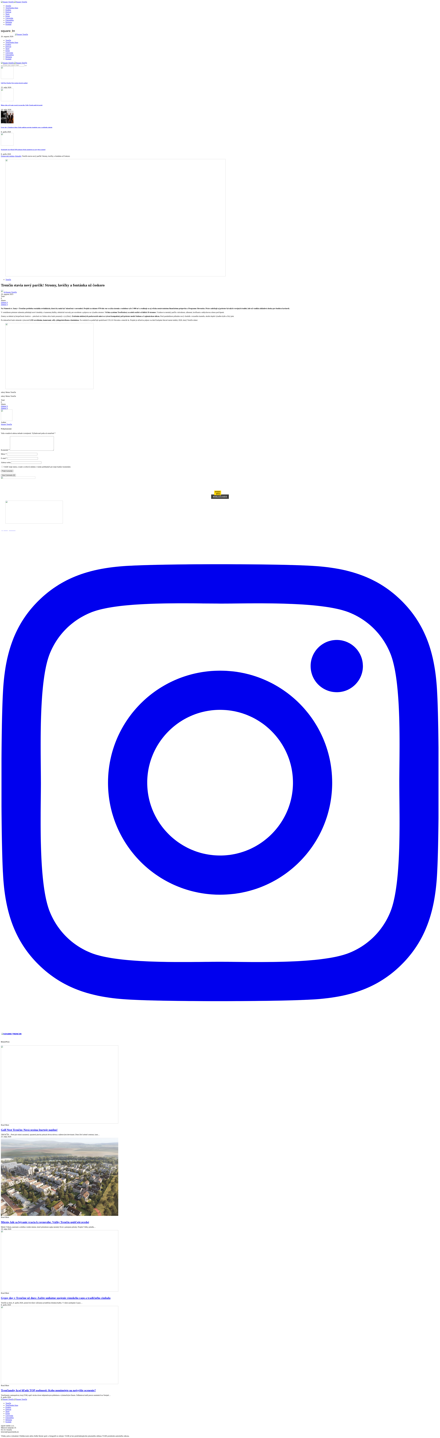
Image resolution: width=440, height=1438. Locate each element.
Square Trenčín (6, 424)
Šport (7, 14)
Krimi (8, 16)
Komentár (5, 450)
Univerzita (9, 18)
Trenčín (8, 6)
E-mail (4, 458)
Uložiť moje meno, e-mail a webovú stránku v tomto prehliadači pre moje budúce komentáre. (37, 467)
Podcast (8, 12)
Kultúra (8, 10)
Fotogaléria (10, 20)
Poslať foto (220, 497)
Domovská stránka (7, 156)
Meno (4, 454)
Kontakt (8, 24)
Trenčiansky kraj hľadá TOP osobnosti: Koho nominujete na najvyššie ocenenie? (23, 149)
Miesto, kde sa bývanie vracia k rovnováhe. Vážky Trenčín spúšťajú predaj (22, 105)
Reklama (9, 22)
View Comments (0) (8, 475)
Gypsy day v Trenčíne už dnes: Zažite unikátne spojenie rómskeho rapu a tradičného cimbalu (26, 127)
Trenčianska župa (12, 8)
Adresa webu (6, 462)
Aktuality (18, 156)
